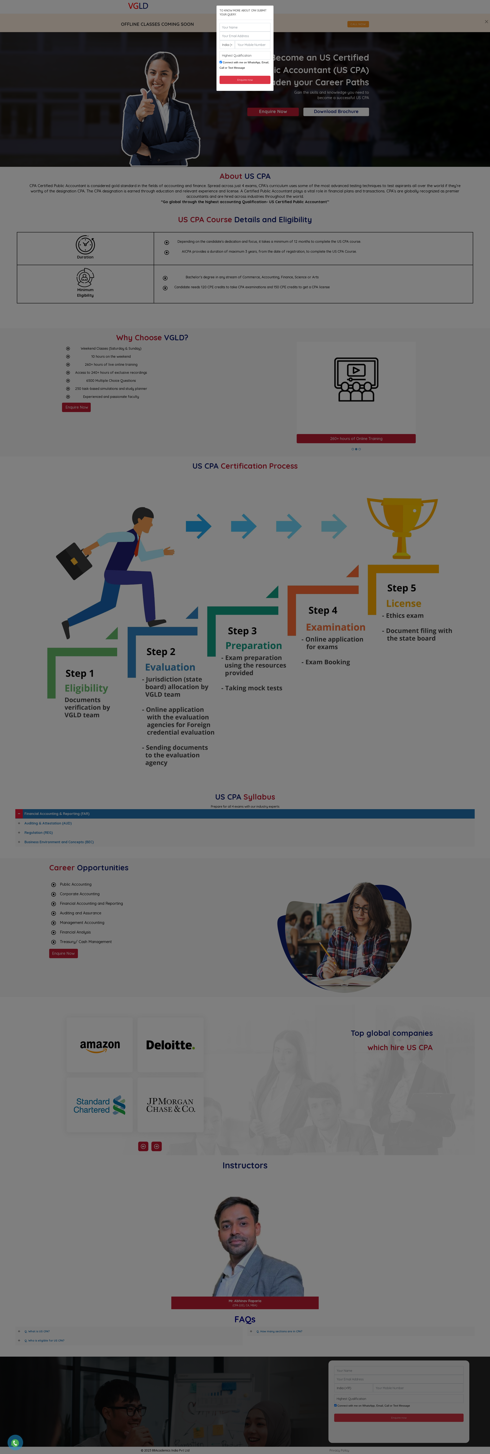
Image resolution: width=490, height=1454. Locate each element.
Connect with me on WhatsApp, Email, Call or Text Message (244, 65)
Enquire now (245, 79)
